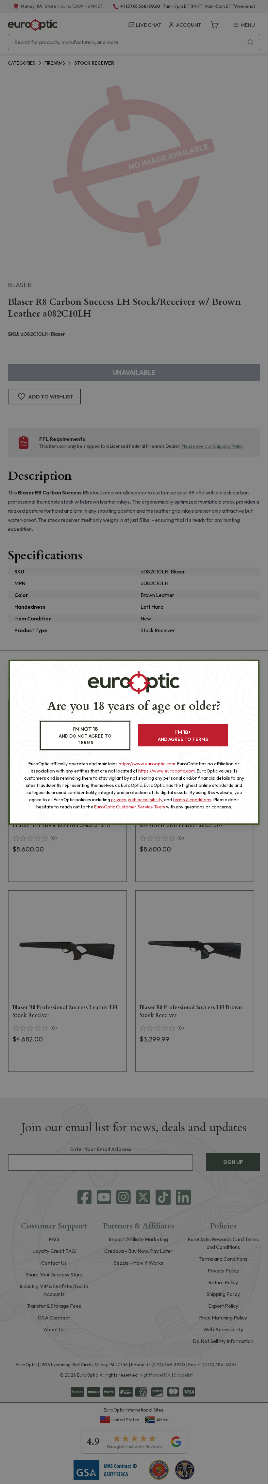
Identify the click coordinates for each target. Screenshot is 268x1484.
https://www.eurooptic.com (147, 764)
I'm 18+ (183, 735)
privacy (118, 800)
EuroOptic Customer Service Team (129, 807)
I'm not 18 (85, 735)
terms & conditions (192, 800)
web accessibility (145, 800)
